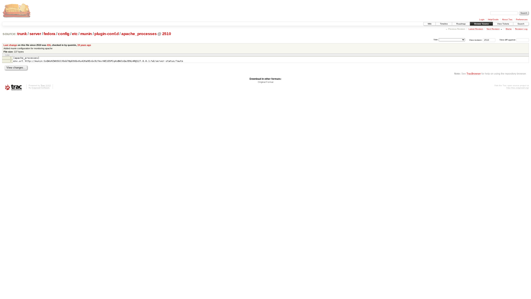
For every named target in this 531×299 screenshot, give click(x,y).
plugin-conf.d (106, 34)
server (35, 34)
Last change (10, 45)
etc (75, 34)
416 (49, 45)
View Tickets (503, 24)
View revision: (475, 40)
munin (86, 34)
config (63, 34)
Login (482, 19)
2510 (166, 34)
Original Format (265, 82)
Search (521, 24)
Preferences (521, 19)
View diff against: (507, 40)
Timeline (444, 24)
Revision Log (521, 29)
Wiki (429, 24)
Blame (509, 29)
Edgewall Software (41, 88)
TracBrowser (473, 73)
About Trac (507, 19)
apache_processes (139, 34)
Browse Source (481, 24)
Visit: (436, 39)
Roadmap (461, 24)
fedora (49, 34)
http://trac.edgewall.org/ (517, 88)
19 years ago (84, 45)
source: (9, 34)
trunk (22, 34)
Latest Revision (476, 29)
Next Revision (493, 29)
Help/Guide (493, 19)
